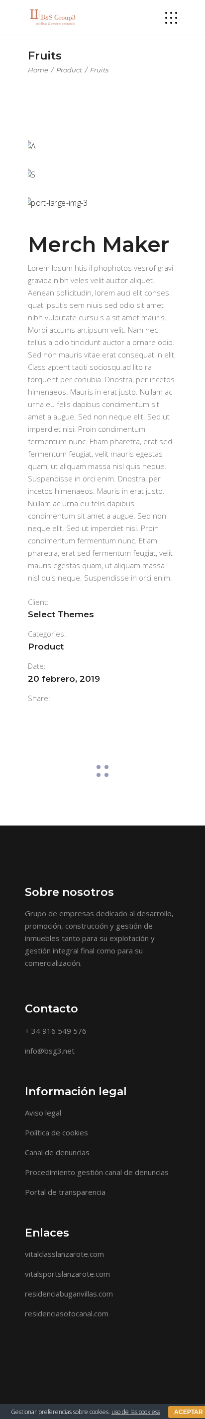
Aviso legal (43, 1113)
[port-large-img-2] (102, 175)
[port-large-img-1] (102, 146)
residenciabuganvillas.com (69, 1294)
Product (69, 70)
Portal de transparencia (65, 1192)
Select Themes (61, 614)
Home (38, 70)
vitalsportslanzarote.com (67, 1274)
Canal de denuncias (57, 1152)
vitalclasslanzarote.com (64, 1254)
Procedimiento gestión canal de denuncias (97, 1172)
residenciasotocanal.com (66, 1313)
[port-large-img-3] (102, 203)
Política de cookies (56, 1132)
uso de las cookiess (135, 1412)
